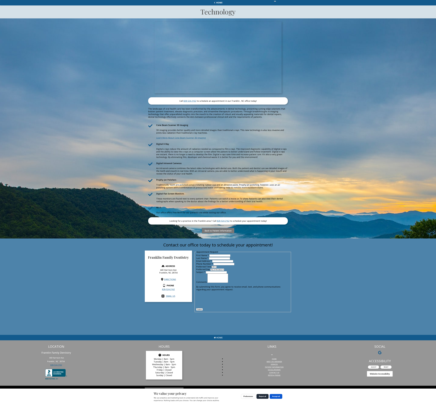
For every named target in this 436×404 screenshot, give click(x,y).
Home (219, 2)
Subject (200, 272)
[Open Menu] (275, 1)
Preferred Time (204, 266)
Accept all (276, 396)
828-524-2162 (189, 101)
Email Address (204, 261)
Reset (386, 367)
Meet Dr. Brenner (274, 362)
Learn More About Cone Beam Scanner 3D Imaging (181, 137)
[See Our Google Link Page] (380, 352)
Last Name (202, 258)
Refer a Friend (274, 375)
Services (274, 364)
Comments (201, 282)
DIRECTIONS (170, 279)
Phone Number (204, 263)
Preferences (248, 396)
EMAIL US (170, 296)
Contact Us (274, 372)
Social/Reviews (274, 370)
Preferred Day (203, 269)
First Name (202, 255)
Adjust (373, 367)
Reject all (262, 396)
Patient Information (274, 367)
